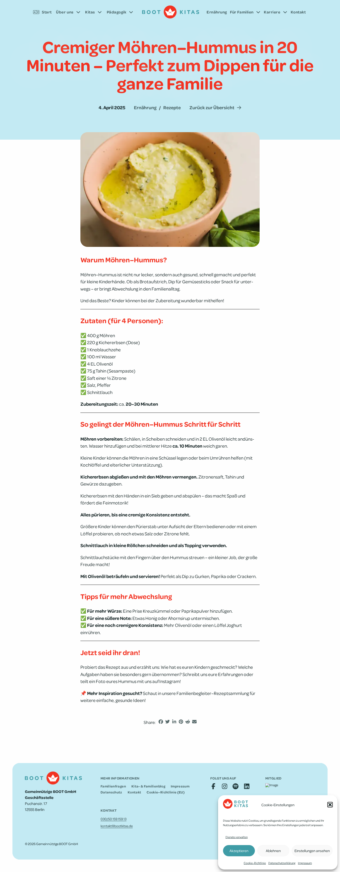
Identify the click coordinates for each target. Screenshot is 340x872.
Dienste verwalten (237, 837)
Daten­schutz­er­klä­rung (281, 863)
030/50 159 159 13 (113, 819)
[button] (330, 804)
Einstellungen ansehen (312, 850)
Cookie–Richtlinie (255, 863)
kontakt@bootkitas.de (117, 826)
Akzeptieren (238, 850)
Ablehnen (273, 850)
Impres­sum (305, 863)
